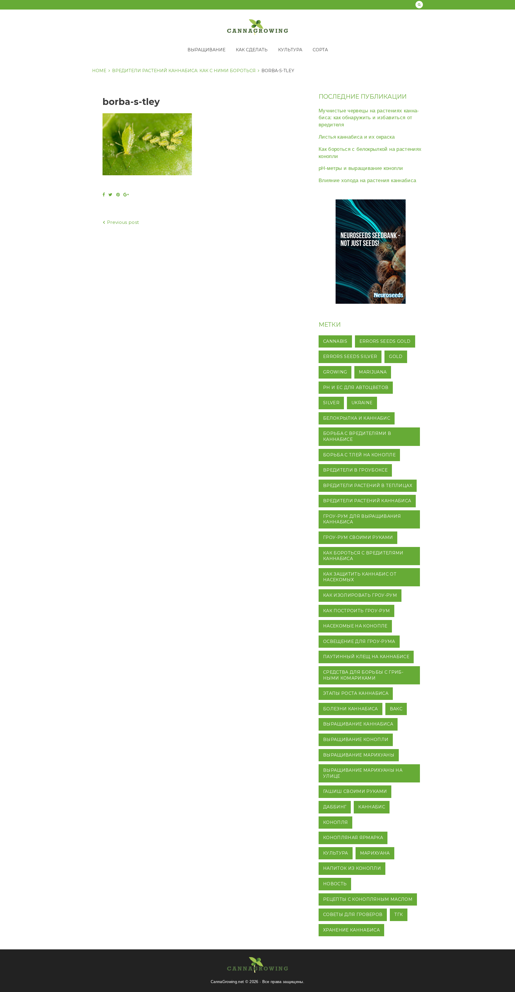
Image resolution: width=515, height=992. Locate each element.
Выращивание (206, 49)
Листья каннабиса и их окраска (357, 137)
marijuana (373, 372)
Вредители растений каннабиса (367, 500)
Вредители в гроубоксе (355, 470)
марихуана (375, 853)
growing (335, 372)
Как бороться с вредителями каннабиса (363, 556)
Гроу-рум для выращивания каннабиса (362, 519)
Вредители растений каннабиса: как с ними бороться (184, 70)
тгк (398, 914)
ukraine (362, 402)
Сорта (320, 49)
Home (99, 70)
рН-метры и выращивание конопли (361, 168)
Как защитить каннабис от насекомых (359, 577)
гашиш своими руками (355, 791)
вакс (396, 709)
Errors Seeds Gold (385, 341)
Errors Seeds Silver (350, 356)
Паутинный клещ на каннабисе (366, 656)
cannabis (335, 341)
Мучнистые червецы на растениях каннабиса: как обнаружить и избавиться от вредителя (369, 118)
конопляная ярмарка (353, 837)
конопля (335, 822)
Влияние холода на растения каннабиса (367, 180)
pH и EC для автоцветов (355, 387)
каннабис (371, 807)
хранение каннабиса (351, 930)
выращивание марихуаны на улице (362, 773)
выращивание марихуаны (358, 755)
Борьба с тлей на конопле (359, 455)
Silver (331, 402)
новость (335, 883)
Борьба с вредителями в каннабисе (357, 436)
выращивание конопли (355, 739)
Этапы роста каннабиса (355, 693)
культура (335, 853)
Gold (395, 356)
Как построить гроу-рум (356, 610)
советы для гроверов (352, 914)
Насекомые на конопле (355, 626)
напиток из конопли (352, 868)
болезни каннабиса (350, 709)
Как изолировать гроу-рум (360, 595)
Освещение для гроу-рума (359, 641)
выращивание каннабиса (358, 724)
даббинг (334, 807)
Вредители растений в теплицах (367, 485)
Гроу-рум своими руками (358, 537)
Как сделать (252, 49)
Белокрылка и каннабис (356, 418)
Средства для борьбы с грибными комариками (363, 675)
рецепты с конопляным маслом (367, 899)
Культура (290, 49)
